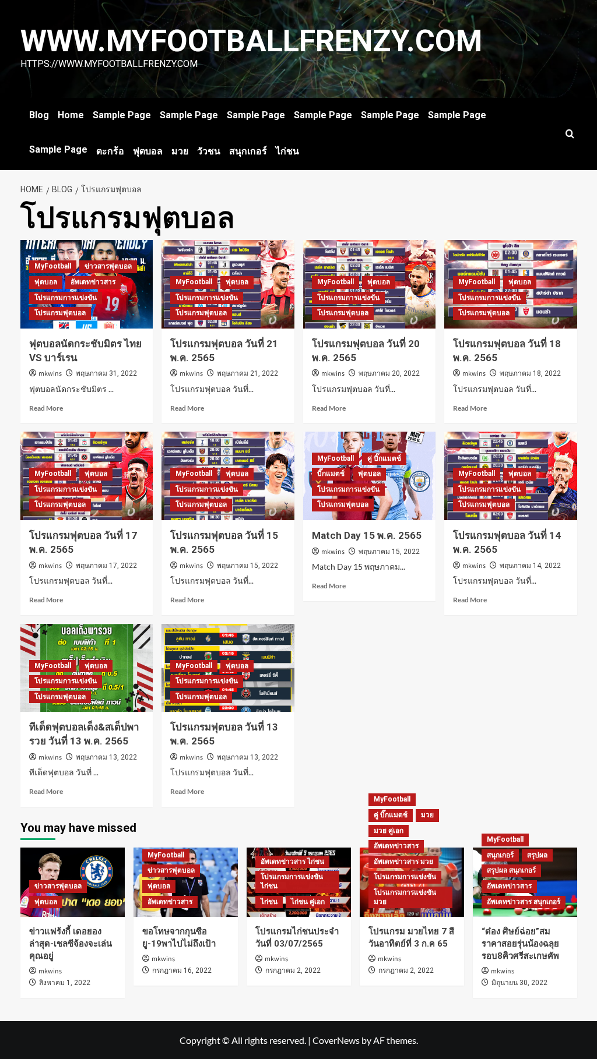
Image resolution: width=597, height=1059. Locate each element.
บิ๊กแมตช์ (331, 474)
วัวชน (208, 151)
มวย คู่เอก (388, 831)
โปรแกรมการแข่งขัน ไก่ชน (292, 881)
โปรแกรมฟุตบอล (60, 313)
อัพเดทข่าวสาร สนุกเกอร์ (523, 902)
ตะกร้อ (110, 151)
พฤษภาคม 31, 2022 (106, 373)
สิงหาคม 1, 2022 (64, 983)
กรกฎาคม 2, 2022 (293, 970)
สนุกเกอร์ (248, 151)
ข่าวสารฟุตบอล (108, 266)
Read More (46, 408)
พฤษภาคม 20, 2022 (389, 373)
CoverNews (336, 1040)
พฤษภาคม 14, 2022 (530, 566)
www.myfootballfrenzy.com (251, 41)
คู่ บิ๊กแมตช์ (384, 458)
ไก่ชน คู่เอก (308, 902)
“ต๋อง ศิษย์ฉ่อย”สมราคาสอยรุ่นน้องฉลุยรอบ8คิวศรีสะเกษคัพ (520, 943)
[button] (570, 133)
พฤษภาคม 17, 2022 (106, 566)
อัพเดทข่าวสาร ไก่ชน (292, 861)
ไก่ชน (287, 151)
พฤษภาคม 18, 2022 (530, 373)
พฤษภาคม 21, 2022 (247, 373)
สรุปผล (537, 855)
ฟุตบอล (148, 151)
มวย (179, 151)
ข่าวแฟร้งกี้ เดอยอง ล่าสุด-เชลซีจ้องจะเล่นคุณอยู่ (70, 943)
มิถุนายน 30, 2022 (519, 983)
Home (71, 115)
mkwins (50, 374)
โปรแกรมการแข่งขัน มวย (405, 897)
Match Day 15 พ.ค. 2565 (367, 535)
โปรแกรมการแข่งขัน (65, 298)
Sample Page (122, 115)
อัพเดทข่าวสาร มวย (403, 861)
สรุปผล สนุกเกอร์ (511, 870)
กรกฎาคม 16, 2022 (182, 970)
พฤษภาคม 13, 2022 (106, 757)
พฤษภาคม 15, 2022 (247, 566)
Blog (39, 115)
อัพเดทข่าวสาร (93, 282)
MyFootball (52, 266)
